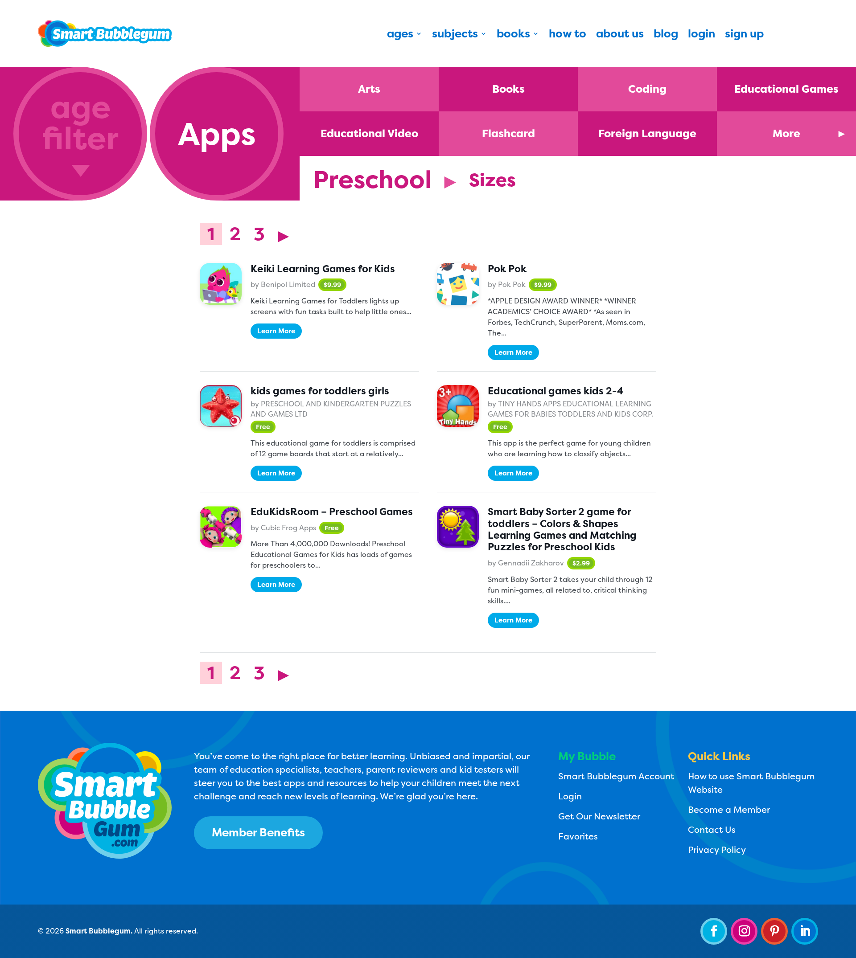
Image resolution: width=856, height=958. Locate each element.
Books (513, 35)
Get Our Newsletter (599, 816)
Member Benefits (258, 832)
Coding (647, 89)
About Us (620, 35)
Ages (400, 35)
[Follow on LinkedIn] (804, 931)
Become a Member (729, 809)
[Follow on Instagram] (744, 931)
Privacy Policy (717, 849)
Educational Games (786, 89)
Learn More (276, 331)
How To (567, 35)
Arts (369, 89)
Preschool (372, 179)
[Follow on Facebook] (713, 931)
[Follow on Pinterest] (774, 931)
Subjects (455, 35)
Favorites (578, 836)
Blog (666, 35)
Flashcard (508, 133)
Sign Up (744, 35)
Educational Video (369, 133)
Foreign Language (647, 133)
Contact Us (712, 829)
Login (701, 35)
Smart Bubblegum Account (616, 776)
